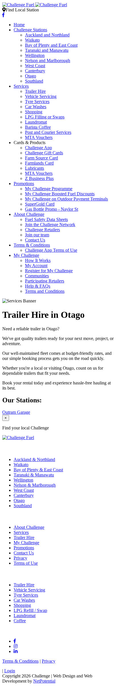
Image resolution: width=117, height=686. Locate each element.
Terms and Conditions (44, 291)
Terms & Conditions (32, 245)
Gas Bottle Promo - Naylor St (51, 209)
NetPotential (44, 681)
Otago (30, 75)
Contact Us (35, 239)
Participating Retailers (44, 281)
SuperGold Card (40, 204)
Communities (37, 275)
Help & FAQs (37, 286)
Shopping (33, 111)
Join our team (37, 234)
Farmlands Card (39, 163)
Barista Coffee (38, 127)
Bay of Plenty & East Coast (38, 469)
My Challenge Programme (48, 188)
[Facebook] (3, 15)
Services (21, 86)
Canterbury (35, 70)
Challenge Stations (30, 29)
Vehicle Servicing (41, 96)
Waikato (32, 40)
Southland (34, 81)
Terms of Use (26, 563)
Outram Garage (16, 412)
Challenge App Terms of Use (51, 250)
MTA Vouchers (39, 137)
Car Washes (35, 106)
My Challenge (26, 255)
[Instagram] (16, 646)
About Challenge (29, 214)
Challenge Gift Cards (44, 152)
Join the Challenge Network (50, 224)
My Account (36, 265)
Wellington (35, 55)
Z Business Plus (39, 178)
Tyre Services (37, 101)
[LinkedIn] (16, 651)
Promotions (24, 183)
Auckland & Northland (34, 459)
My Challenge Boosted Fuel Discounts (60, 193)
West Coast (35, 65)
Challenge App (38, 147)
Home (19, 24)
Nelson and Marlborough (47, 60)
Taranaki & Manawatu (34, 474)
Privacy (20, 558)
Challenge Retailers (42, 229)
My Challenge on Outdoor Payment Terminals (66, 198)
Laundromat (36, 122)
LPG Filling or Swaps (44, 116)
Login (9, 670)
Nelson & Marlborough (35, 485)
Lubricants (34, 168)
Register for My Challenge (49, 270)
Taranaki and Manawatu (46, 50)
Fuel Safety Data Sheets (46, 219)
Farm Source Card (41, 157)
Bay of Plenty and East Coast (51, 45)
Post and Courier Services (48, 132)
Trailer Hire (35, 91)
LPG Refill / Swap (30, 610)
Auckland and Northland (47, 34)
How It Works (38, 260)
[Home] (34, 4)
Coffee (20, 620)
